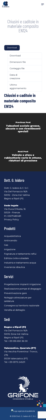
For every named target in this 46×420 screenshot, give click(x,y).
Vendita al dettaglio (14, 310)
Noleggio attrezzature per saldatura (17, 299)
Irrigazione (9, 249)
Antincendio (10, 240)
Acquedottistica (12, 236)
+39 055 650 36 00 (18, 341)
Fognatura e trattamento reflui (20, 254)
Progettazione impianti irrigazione (22, 284)
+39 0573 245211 (16, 362)
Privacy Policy (11, 219)
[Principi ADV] (23, 412)
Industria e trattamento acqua (20, 262)
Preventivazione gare (15, 293)
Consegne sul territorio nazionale (21, 305)
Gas (6, 245)
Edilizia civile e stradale (16, 258)
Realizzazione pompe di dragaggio (22, 289)
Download (12, 48)
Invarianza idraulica (14, 267)
